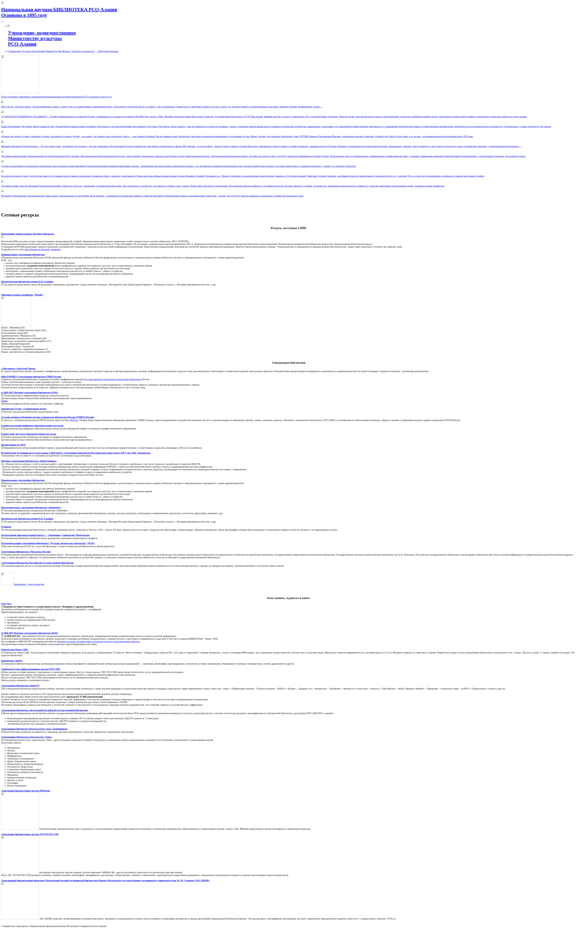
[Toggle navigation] (2, 21)
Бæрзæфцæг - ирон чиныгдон (29, 584)
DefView (74, 420)
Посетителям (38, 51)
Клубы (58, 51)
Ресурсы (26, 51)
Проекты (49, 51)
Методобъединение (107, 51)
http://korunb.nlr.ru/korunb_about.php (43, 249)
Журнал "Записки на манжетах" (79, 51)
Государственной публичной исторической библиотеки (112, 379)
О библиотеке (14, 51)
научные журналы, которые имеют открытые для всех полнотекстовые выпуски (98, 641)
